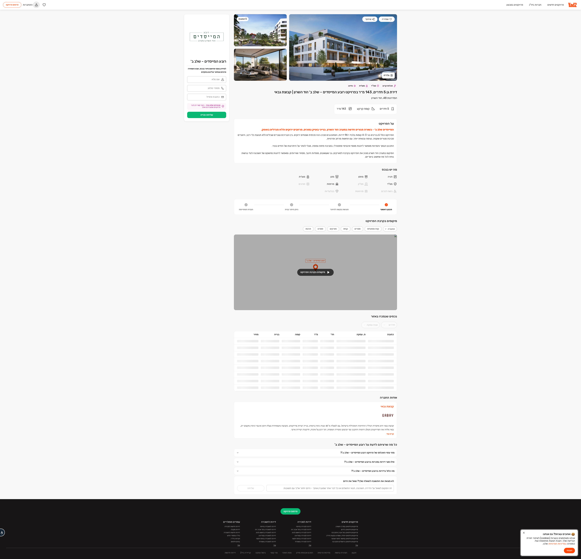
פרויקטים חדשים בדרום (349, 539)
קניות (345, 229)
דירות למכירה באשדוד (303, 551)
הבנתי (569, 550)
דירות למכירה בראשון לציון (301, 542)
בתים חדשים (235, 551)
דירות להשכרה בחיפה (268, 536)
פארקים (333, 229)
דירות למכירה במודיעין (303, 545)
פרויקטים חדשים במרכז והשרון (347, 536)
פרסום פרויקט (12, 4)
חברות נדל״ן (235, 548)
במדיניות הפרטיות (557, 543)
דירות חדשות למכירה (232, 536)
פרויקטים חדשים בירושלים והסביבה (345, 551)
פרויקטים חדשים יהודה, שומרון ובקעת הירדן (342, 545)
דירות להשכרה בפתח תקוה (266, 548)
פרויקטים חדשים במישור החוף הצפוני (344, 548)
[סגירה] (524, 533)
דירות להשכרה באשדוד (267, 551)
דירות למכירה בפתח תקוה (301, 548)
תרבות (308, 229)
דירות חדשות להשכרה (232, 542)
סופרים (358, 229)
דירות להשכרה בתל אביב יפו (265, 539)
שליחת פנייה (206, 114)
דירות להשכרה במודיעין (267, 545)
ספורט (320, 229)
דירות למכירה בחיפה (303, 536)
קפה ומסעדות (373, 229)
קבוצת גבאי (387, 416)
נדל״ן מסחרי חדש (233, 545)
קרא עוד (390, 443)
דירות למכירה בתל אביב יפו (301, 539)
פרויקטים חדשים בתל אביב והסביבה (345, 542)
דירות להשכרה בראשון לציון (266, 542)
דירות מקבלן (235, 539)
